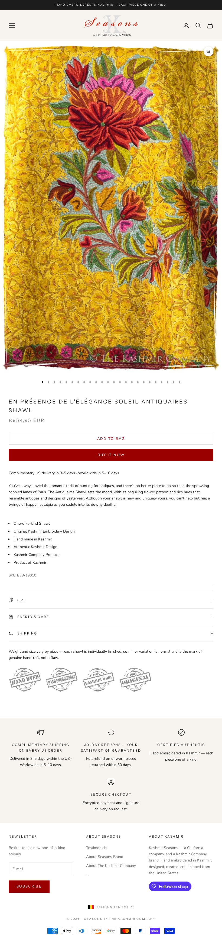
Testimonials (96, 847)
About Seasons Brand (104, 856)
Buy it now (111, 455)
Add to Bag (111, 438)
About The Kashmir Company (111, 865)
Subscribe (29, 886)
